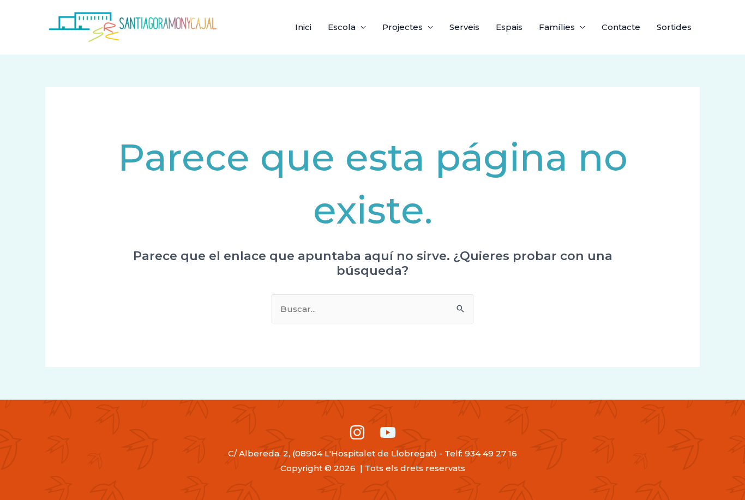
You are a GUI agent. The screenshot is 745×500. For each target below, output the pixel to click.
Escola (342, 27)
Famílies (557, 27)
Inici (303, 27)
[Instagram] (357, 432)
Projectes (402, 27)
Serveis (464, 27)
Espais (509, 27)
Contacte (621, 27)
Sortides (674, 27)
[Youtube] (388, 432)
